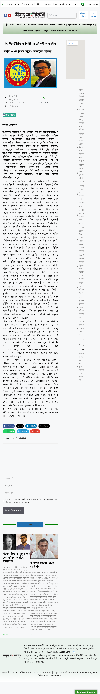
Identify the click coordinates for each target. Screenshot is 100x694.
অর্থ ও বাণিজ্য (87, 24)
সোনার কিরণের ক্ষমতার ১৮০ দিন (81, 328)
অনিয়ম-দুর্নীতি (43, 24)
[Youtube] (9, 15)
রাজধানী (60, 24)
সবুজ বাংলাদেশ (72, 24)
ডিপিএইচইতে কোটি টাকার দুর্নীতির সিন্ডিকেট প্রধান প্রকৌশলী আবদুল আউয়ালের (84, 267)
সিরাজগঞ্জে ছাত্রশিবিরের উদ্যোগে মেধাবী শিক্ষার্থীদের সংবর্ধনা (83, 173)
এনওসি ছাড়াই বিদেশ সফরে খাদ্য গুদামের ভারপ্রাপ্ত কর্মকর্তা (82, 239)
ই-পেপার (93, 15)
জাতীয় (12, 24)
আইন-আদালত (28, 30)
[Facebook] (5, 15)
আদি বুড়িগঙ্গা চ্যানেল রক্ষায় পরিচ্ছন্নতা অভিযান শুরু (83, 307)
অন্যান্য (71, 30)
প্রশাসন (37, 30)
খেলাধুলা (45, 30)
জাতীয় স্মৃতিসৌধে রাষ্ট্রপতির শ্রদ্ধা (82, 288)
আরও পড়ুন (5, 634)
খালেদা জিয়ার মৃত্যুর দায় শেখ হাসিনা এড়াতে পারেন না (16, 558)
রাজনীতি (19, 24)
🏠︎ (6, 24)
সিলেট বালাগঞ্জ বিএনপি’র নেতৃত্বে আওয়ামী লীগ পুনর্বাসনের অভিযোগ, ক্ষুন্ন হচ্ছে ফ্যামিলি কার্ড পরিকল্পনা (82, 110)
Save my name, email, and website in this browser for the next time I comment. (31, 501)
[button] (9, 426)
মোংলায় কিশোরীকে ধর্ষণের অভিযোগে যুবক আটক (82, 215)
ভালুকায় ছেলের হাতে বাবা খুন (42, 565)
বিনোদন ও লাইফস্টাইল (58, 30)
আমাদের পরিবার (83, 15)
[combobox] (62, 15)
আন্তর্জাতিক (32, 24)
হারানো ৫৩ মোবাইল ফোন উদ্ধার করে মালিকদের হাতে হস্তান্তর (82, 147)
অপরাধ (52, 24)
